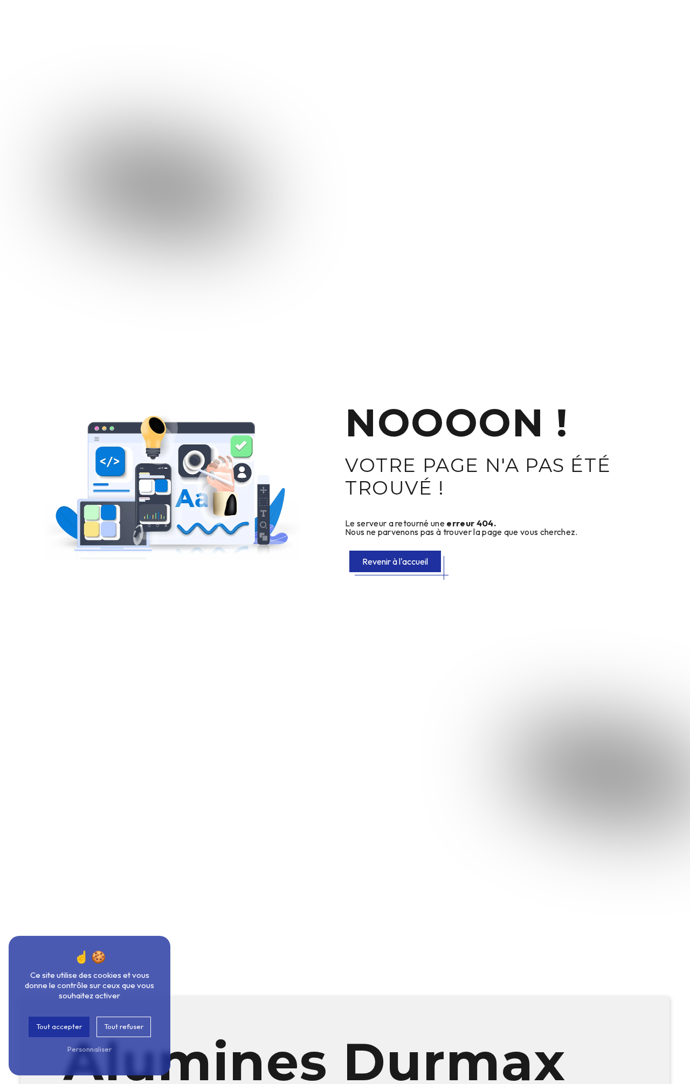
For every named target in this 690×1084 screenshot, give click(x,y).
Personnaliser (89, 1049)
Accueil (161, 34)
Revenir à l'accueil (395, 561)
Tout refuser (123, 1026)
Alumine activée (396, 34)
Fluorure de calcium (593, 34)
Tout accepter (59, 1026)
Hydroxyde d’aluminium (311, 34)
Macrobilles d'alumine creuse (491, 34)
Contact (656, 34)
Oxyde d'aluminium (221, 34)
